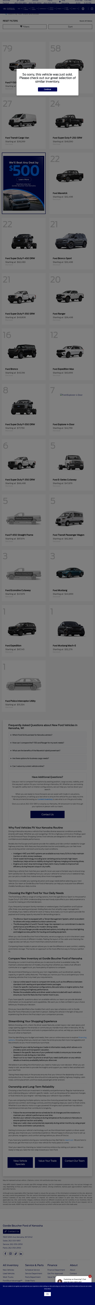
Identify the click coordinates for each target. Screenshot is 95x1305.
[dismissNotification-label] (90, 1276)
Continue (47, 89)
